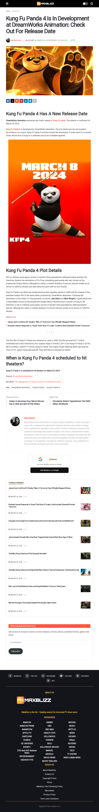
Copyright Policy (50, 778)
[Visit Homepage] (45, 3)
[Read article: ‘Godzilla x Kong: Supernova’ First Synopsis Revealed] (85, 555)
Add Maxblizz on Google (49, 470)
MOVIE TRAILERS (49, 761)
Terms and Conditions (49, 799)
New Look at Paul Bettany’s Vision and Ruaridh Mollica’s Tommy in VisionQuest (37, 586)
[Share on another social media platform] (35, 101)
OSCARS (72, 736)
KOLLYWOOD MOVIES (49, 747)
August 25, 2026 (16, 546)
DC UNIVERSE (27, 743)
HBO (49, 726)
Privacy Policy (49, 794)
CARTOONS (27, 736)
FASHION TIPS (27, 760)
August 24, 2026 (16, 595)
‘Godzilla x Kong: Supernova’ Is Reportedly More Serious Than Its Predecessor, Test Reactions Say (44, 570)
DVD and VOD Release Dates (27, 751)
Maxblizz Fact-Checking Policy (49, 786)
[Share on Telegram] (30, 101)
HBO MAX (49, 729)
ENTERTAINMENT (51, 40)
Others (72, 740)
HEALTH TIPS (49, 733)
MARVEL (49, 750)
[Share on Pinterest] (21, 101)
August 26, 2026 (16, 496)
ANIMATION (16, 11)
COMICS (27, 740)
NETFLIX (72, 729)
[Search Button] (92, 3)
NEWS (72, 733)
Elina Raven (17, 40)
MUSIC (72, 726)
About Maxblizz (49, 770)
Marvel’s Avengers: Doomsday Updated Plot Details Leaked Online (32, 603)
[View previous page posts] (47, 332)
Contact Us (49, 774)
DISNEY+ (27, 747)
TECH (72, 750)
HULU (49, 743)
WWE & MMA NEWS (72, 757)
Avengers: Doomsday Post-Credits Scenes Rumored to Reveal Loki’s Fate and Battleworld (41, 521)
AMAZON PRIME (27, 726)
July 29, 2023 (29, 40)
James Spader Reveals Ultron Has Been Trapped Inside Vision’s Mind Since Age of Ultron (41, 537)
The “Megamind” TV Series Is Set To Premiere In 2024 (38, 382)
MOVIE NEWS (49, 757)
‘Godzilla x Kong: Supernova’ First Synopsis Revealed (27, 554)
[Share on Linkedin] (26, 101)
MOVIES (72, 722)
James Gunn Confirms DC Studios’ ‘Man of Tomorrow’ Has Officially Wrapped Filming (41, 322)
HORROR (49, 740)
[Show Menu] (7, 3)
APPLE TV (27, 733)
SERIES (72, 747)
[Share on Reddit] (17, 101)
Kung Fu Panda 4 (13, 129)
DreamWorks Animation (23, 376)
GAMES (49, 722)
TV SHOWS (72, 754)
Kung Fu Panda (38, 387)
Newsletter (49, 790)
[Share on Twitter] (12, 101)
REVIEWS (72, 743)
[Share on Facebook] (8, 101)
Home (8, 11)
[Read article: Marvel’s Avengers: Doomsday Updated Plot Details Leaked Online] (85, 605)
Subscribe (15, 651)
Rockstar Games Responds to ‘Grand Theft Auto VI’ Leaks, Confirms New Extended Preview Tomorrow (48, 326)
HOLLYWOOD (62, 40)
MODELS (49, 754)
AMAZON (27, 722)
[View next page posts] (51, 332)
